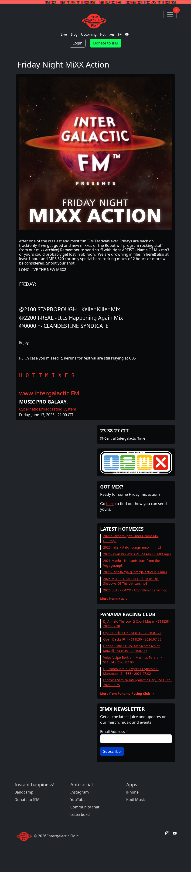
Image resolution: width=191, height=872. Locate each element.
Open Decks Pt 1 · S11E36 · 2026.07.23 (132, 639)
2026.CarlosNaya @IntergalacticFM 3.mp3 (135, 572)
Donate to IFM (105, 43)
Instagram (79, 792)
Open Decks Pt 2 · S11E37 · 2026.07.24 (132, 633)
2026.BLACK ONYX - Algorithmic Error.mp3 (135, 590)
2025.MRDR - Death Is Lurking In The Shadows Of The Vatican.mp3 (131, 581)
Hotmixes (107, 34)
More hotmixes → (114, 598)
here (110, 503)
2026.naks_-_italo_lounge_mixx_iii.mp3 (132, 547)
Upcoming (88, 34)
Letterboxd (80, 814)
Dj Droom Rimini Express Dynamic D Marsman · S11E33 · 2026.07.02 (131, 671)
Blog (74, 34)
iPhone (132, 792)
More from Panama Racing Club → (127, 693)
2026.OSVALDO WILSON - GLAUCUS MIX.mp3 (137, 554)
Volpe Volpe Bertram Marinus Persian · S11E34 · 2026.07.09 (132, 659)
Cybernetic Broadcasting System (47, 409)
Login (77, 43)
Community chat (84, 807)
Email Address (112, 731)
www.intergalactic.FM (49, 393)
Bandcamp (23, 792)
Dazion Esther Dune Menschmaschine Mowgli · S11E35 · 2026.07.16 (131, 648)
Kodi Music (136, 799)
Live (64, 34)
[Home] (95, 21)
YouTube (77, 799)
